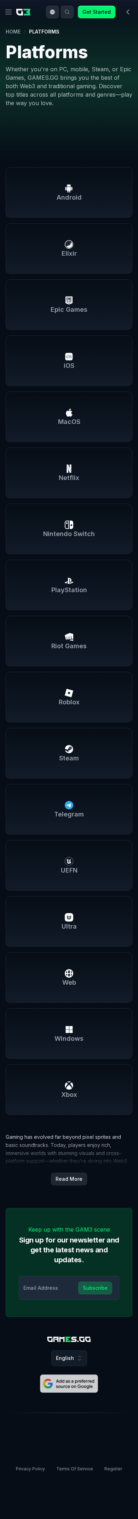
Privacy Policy (30, 1468)
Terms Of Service (74, 1468)
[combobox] (52, 12)
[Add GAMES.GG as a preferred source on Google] (69, 1383)
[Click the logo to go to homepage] (69, 1339)
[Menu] (8, 12)
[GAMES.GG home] (24, 12)
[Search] (67, 12)
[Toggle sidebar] (128, 12)
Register (113, 1468)
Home (13, 32)
